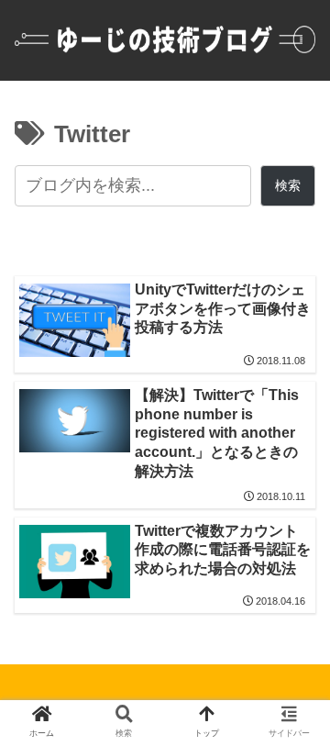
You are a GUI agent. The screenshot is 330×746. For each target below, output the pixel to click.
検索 (288, 185)
